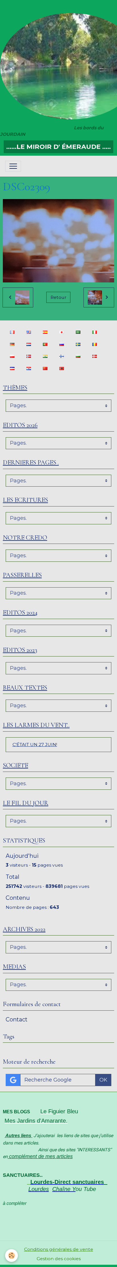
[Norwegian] (28, 356)
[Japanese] (61, 332)
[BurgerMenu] (13, 166)
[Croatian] (28, 368)
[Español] (45, 332)
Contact (17, 1019)
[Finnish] (61, 356)
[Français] (12, 332)
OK (103, 1080)
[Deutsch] (12, 344)
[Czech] (12, 368)
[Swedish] (78, 344)
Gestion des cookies (59, 1258)
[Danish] (94, 356)
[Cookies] (11, 1255)
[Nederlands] (28, 344)
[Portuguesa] (45, 344)
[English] (28, 332)
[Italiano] (94, 332)
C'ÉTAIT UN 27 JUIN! (34, 744)
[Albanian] (61, 368)
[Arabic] (78, 332)
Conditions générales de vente (58, 1249)
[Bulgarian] (78, 356)
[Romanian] (94, 344)
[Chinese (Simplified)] (45, 368)
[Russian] (61, 344)
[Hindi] (45, 356)
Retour (58, 297)
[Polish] (12, 356)
